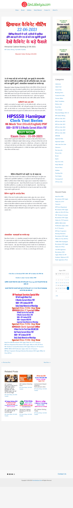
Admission (58, 84)
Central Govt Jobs (60, 95)
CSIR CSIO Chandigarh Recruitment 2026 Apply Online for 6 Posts (61, 244)
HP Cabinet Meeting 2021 (25, 384)
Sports (57, 159)
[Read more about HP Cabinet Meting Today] (40, 403)
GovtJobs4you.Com (37, 480)
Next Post (47, 362)
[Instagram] (10, 474)
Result (22, 10)
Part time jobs (58, 150)
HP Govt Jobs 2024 (60, 127)
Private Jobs (58, 153)
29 (66, 288)
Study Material (38, 10)
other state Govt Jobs (60, 144)
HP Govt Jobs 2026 (60, 133)
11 (58, 283)
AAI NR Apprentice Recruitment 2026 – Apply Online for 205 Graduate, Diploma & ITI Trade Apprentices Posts (62, 255)
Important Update (59, 141)
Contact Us (47, 10)
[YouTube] (12, 474)
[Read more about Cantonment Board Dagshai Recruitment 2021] (40, 378)
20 (62, 285)
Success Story (58, 167)
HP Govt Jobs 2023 (60, 124)
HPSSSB (57, 136)
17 (56, 285)
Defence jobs (58, 104)
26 (60, 288)
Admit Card (58, 87)
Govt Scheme (58, 110)
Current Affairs (59, 98)
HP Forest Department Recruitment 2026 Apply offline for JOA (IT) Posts (23, 344)
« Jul (56, 296)
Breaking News (59, 92)
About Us (55, 10)
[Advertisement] (25, 67)
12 (60, 283)
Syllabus (29, 10)
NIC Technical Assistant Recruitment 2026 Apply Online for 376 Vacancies (24, 346)
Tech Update (58, 176)
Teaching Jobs (59, 173)
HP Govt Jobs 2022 (60, 121)
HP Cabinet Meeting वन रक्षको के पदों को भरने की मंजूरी (11, 411)
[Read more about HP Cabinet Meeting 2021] (26, 378)
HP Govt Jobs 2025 (60, 130)
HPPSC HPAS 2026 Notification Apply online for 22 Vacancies (20, 349)
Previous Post (6, 362)
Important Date (59, 138)
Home (17, 10)
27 (62, 288)
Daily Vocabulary (59, 101)
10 (56, 283)
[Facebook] (7, 474)
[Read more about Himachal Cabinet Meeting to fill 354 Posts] (26, 403)
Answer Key (58, 90)
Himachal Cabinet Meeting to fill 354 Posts (25, 411)
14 (64, 283)
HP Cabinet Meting (9, 49)
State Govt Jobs (59, 161)
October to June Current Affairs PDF (26, 278)
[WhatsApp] (14, 474)
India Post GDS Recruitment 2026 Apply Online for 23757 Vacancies (22, 342)
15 (66, 283)
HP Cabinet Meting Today (40, 410)
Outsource (58, 147)
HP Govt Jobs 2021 (60, 118)
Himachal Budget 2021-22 (62, 113)
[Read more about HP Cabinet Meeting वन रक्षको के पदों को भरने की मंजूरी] (11, 403)
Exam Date (58, 107)
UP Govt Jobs (58, 182)
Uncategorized (59, 179)
